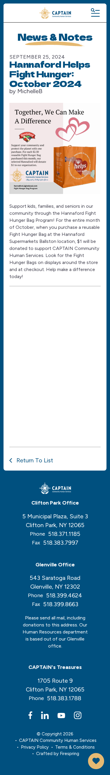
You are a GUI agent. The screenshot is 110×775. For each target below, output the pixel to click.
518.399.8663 (60, 604)
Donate (96, 761)
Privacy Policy (35, 747)
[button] (95, 13)
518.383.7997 (60, 542)
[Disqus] (55, 365)
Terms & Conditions (75, 747)
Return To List (34, 460)
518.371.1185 (64, 533)
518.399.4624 (64, 595)
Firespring (69, 753)
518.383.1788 (64, 698)
